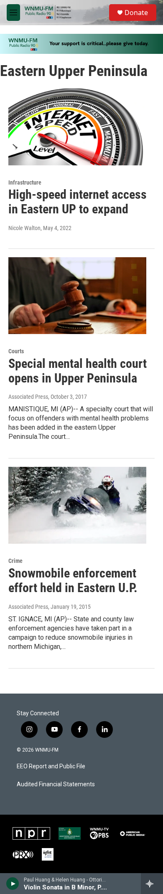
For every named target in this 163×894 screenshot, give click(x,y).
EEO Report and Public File (51, 766)
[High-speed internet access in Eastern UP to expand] (77, 127)
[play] (13, 883)
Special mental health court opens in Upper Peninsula (77, 370)
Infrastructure (24, 182)
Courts (16, 351)
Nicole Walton (24, 228)
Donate (136, 12)
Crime (15, 560)
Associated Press (28, 396)
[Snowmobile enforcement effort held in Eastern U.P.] (77, 505)
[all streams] (152, 883)
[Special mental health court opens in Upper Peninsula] (77, 295)
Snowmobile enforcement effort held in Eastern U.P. (73, 580)
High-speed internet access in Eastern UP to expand (77, 201)
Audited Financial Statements (56, 784)
